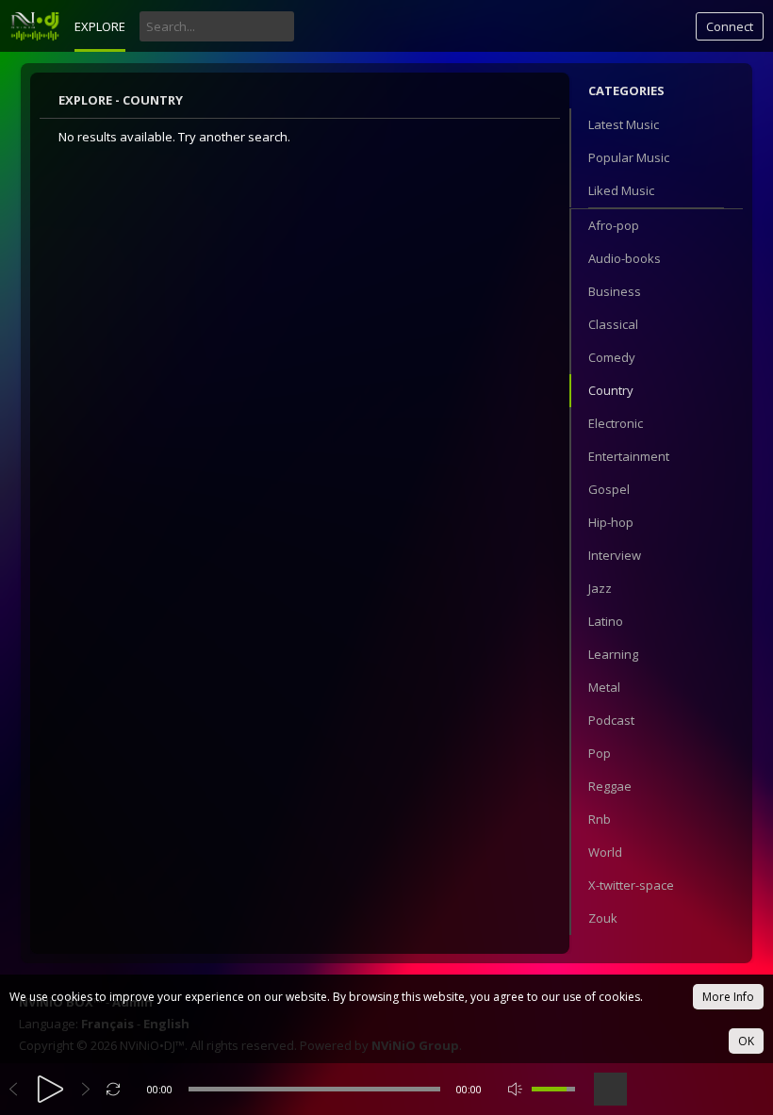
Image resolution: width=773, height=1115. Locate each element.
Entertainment (628, 456)
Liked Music (621, 190)
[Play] (50, 1089)
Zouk (602, 918)
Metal (604, 687)
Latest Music (623, 124)
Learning (613, 654)
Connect (729, 26)
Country (610, 390)
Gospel (609, 489)
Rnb (599, 819)
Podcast (611, 720)
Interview (614, 555)
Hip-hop (610, 522)
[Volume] (553, 1089)
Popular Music (628, 157)
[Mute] (515, 1089)
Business (614, 291)
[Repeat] (114, 1089)
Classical (613, 324)
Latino (605, 621)
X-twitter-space (631, 885)
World (605, 852)
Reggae (610, 786)
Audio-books (624, 258)
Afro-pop (613, 225)
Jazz (600, 588)
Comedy (611, 357)
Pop (599, 753)
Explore (99, 26)
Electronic (615, 423)
